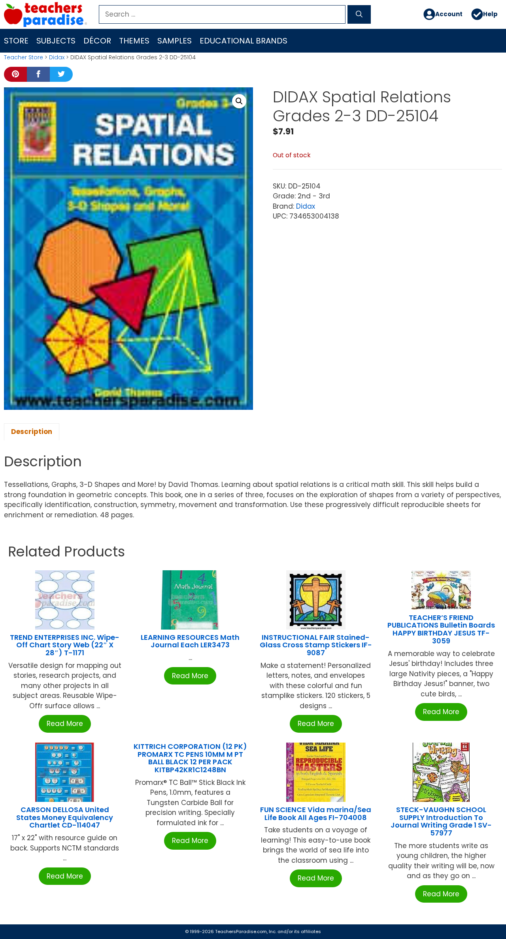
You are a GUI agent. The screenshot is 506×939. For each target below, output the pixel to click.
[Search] (359, 14)
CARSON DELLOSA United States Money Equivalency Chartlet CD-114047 (64, 817)
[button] (239, 101)
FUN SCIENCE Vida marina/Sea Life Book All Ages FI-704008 (315, 813)
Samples (174, 40)
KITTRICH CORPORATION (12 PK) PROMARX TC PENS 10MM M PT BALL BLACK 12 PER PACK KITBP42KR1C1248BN (190, 758)
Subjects (56, 40)
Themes (134, 40)
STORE (16, 40)
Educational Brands (243, 40)
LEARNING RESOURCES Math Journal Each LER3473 (190, 641)
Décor (97, 40)
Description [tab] (31, 431)
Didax (56, 57)
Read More (65, 723)
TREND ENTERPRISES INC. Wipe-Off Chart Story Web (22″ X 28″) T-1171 (64, 645)
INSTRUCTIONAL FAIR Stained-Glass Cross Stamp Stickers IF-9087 (316, 645)
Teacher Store (23, 57)
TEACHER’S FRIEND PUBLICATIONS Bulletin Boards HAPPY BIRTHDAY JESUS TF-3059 (441, 629)
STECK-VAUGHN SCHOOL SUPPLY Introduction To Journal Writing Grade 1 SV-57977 (441, 821)
